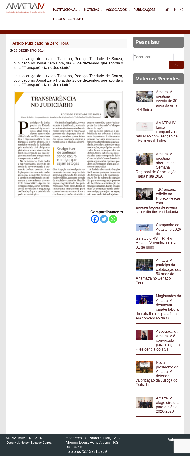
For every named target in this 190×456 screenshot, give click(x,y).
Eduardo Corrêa (41, 442)
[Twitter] (104, 219)
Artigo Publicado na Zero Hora (40, 43)
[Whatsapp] (113, 219)
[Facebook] (95, 219)
